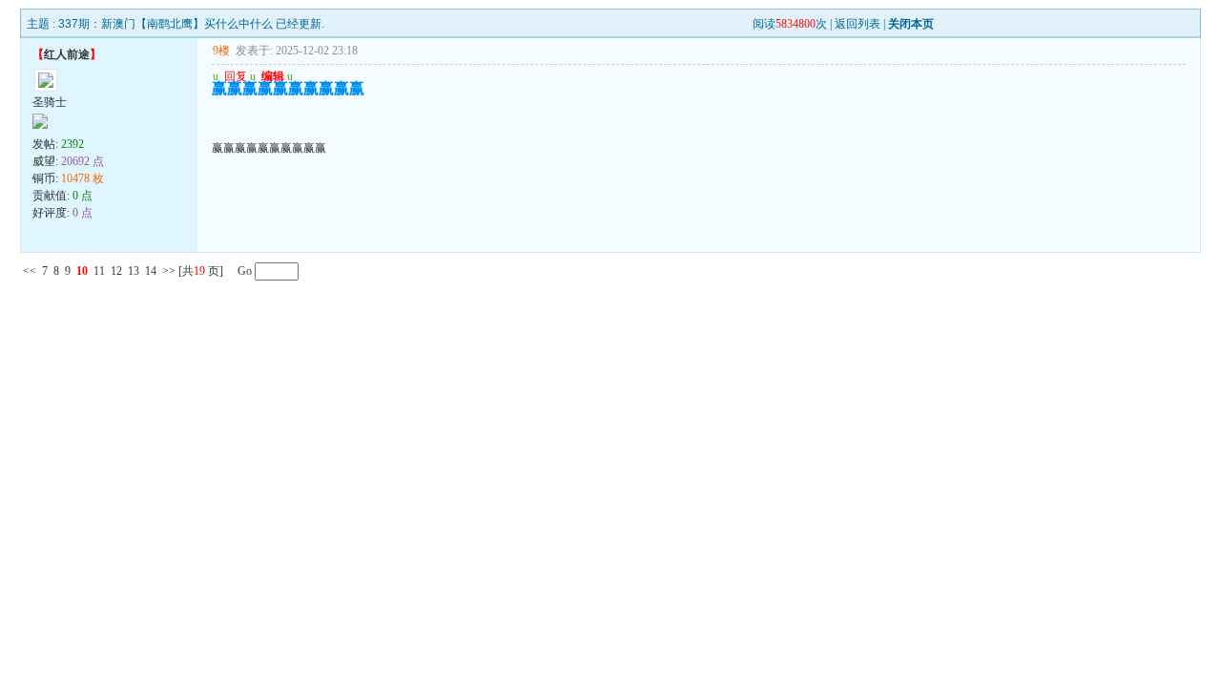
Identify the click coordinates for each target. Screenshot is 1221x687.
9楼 (221, 50)
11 (99, 271)
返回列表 (857, 24)
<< (29, 271)
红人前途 (67, 54)
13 (133, 271)
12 (116, 271)
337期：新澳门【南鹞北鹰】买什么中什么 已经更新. (191, 24)
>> (169, 271)
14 (150, 271)
